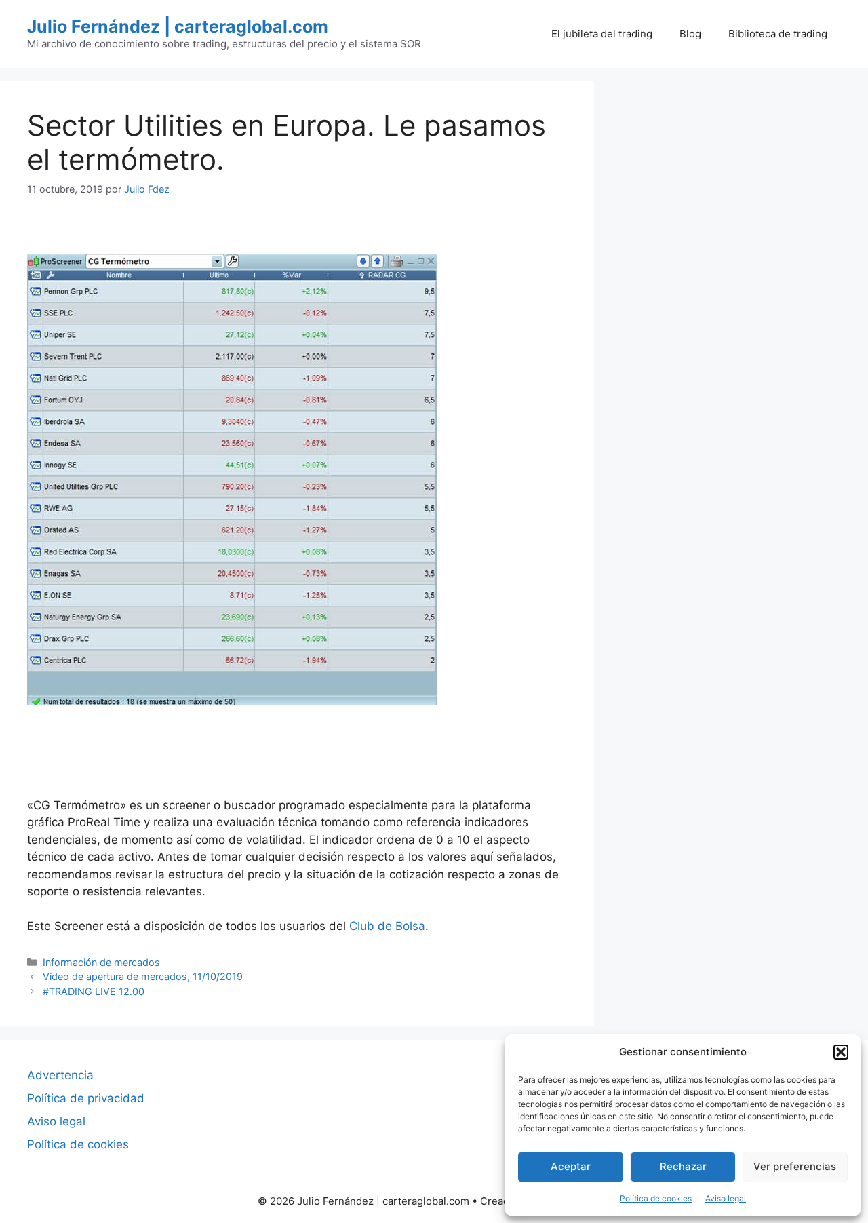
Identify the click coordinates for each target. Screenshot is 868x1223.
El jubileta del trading (601, 33)
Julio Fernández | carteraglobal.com (177, 26)
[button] (841, 1052)
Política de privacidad (85, 1098)
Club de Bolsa (387, 926)
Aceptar (571, 1166)
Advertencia (60, 1075)
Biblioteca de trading (777, 33)
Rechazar (683, 1166)
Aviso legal (725, 1198)
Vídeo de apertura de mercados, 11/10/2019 (143, 976)
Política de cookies (656, 1198)
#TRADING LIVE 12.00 (93, 991)
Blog (690, 33)
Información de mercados (101, 962)
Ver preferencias (794, 1166)
